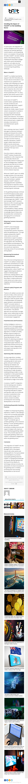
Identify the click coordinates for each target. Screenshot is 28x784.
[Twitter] (7, 5)
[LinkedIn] (12, 5)
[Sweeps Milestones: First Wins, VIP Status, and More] (21, 506)
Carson (11, 488)
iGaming (11, 18)
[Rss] (9, 5)
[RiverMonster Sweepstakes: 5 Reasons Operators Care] (14, 506)
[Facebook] (5, 5)
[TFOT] (14, 11)
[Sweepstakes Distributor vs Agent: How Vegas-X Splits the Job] (7, 506)
